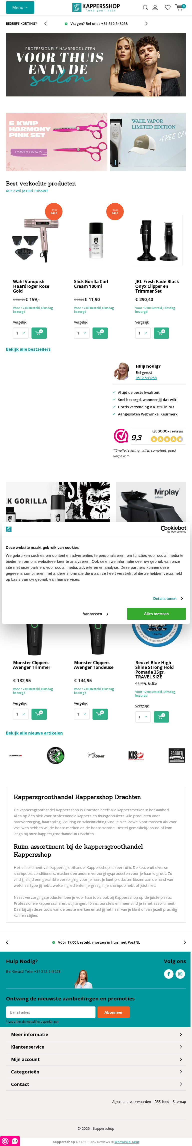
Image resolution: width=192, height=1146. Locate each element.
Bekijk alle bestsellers (28, 349)
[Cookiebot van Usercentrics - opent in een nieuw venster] (164, 529)
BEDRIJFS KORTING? (21, 23)
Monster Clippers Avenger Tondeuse (94, 665)
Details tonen (164, 598)
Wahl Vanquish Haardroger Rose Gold (31, 286)
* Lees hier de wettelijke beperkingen (32, 1021)
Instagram (180, 974)
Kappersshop (103, 1128)
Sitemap (179, 1101)
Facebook (169, 974)
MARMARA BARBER (177, 755)
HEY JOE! (55, 755)
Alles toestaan (156, 613)
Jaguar (96, 755)
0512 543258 (146, 377)
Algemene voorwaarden (131, 1101)
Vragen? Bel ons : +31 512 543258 (99, 23)
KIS (136, 755)
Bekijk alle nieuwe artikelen (34, 733)
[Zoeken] (145, 7)
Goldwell (15, 755)
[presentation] (48, 23)
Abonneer (113, 1012)
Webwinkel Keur (126, 1142)
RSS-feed (161, 1101)
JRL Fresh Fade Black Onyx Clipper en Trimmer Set (157, 286)
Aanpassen (92, 613)
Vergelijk (19, 322)
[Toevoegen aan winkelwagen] (39, 333)
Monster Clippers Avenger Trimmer (31, 665)
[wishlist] (167, 7)
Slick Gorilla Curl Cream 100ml (91, 284)
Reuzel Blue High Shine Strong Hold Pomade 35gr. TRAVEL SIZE (154, 670)
